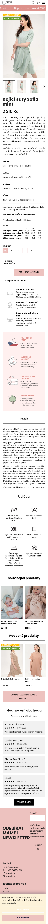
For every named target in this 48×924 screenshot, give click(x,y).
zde (14, 903)
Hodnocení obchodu (24, 710)
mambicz (10, 873)
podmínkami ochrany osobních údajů (37, 834)
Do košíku (32, 272)
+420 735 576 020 (14, 870)
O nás (5, 888)
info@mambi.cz (13, 867)
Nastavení (23, 909)
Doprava (6, 891)
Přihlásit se (38, 847)
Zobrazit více (24, 802)
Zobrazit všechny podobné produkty (24, 697)
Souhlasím (23, 917)
